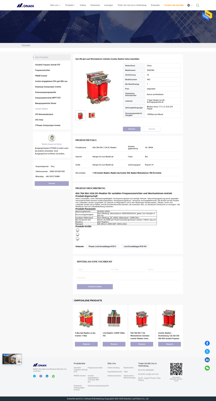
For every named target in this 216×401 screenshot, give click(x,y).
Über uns (54, 5)
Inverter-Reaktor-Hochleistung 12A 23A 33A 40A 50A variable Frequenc (168, 336)
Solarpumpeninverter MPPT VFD (47, 98)
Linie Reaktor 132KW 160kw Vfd (114, 334)
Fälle (126, 372)
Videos (83, 5)
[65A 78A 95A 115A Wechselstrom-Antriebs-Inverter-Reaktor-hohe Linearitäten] (98, 86)
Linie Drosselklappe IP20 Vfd (135, 246)
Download (95, 5)
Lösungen (108, 5)
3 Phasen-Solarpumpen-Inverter (47, 125)
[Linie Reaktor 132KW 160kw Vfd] (114, 318)
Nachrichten (128, 368)
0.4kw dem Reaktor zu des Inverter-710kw (85, 334)
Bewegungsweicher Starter (45, 103)
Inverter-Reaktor (41, 109)
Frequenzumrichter (42, 70)
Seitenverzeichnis (114, 376)
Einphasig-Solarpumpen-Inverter (48, 87)
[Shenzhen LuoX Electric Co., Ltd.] (39, 364)
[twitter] (207, 351)
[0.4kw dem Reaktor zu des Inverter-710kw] (86, 318)
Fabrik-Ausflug (113, 368)
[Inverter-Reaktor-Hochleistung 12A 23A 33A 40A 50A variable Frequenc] (169, 318)
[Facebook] (207, 343)
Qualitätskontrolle (115, 372)
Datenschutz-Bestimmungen (128, 377)
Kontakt (52, 183)
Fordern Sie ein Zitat (174, 5)
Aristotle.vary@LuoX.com (148, 374)
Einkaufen (155, 5)
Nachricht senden (95, 287)
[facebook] (41, 376)
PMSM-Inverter (41, 76)
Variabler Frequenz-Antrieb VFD (47, 65)
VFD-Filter (39, 120)
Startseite (26, 45)
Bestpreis (131, 129)
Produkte (69, 5)
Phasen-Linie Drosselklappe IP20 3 (102, 246)
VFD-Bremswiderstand (44, 114)
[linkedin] (207, 360)
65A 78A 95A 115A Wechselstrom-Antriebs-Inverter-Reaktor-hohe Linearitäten (140, 336)
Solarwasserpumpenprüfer (45, 92)
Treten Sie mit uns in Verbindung (132, 5)
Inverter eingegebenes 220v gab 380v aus (51, 81)
